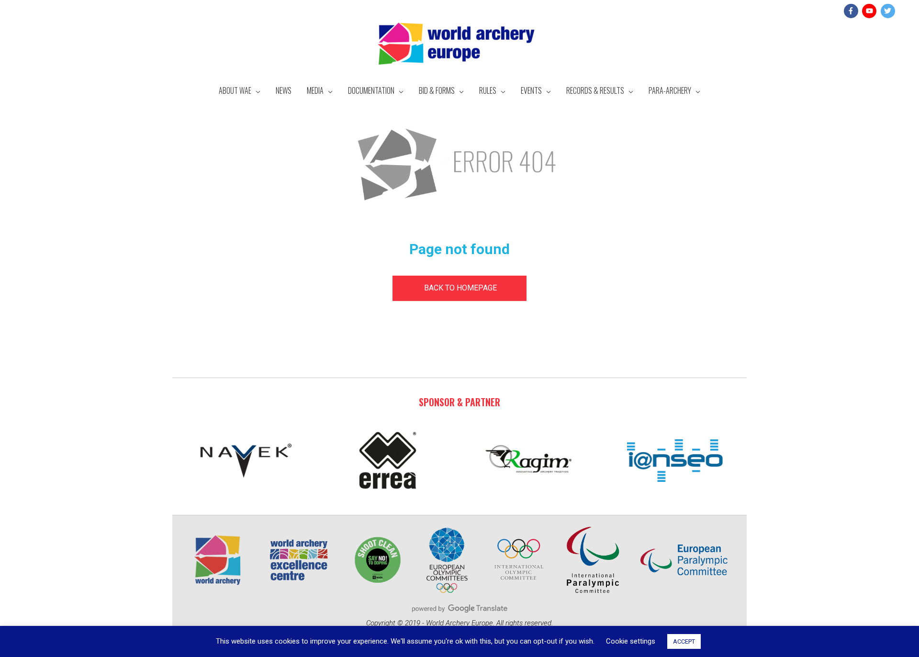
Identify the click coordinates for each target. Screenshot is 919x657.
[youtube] (870, 11)
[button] (459, 288)
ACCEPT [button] (684, 641)
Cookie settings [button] (630, 641)
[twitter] (889, 11)
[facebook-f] (852, 11)
